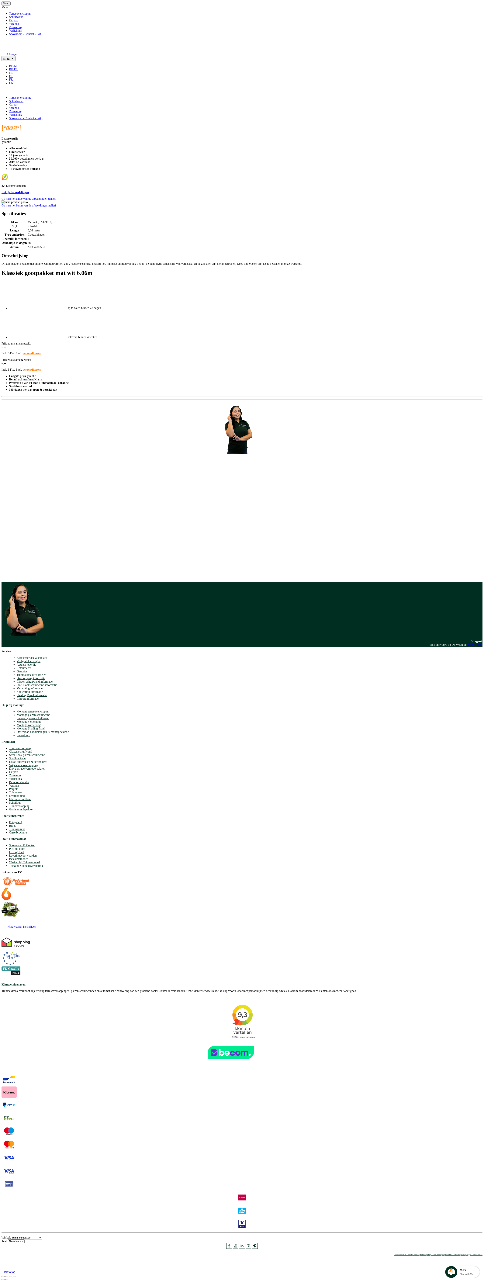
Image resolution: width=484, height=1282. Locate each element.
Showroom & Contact (22, 845)
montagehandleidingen (27, 571)
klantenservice (17, 532)
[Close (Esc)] (3, 1276)
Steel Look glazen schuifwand (27, 755)
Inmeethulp (23, 735)
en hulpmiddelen (11, 575)
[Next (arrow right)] (6, 1279)
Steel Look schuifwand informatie (37, 685)
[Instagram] (248, 1247)
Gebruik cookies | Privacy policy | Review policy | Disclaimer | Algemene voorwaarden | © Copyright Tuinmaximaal (438, 1254)
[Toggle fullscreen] (10, 1276)
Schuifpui (15, 802)
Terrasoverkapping (20, 13)
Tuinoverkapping (19, 806)
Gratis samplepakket (21, 809)
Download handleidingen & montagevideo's (43, 731)
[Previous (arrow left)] (3, 1279)
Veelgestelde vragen (28, 661)
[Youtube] (235, 1247)
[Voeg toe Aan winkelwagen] (4, 91)
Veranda (14, 23)
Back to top (8, 1271)
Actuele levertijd (26, 664)
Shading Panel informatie (32, 695)
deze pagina (474, 644)
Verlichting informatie (30, 688)
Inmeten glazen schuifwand (33, 718)
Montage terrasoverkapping (33, 711)
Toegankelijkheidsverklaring (26, 865)
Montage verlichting (29, 721)
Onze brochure (18, 832)
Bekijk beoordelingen (15, 192)
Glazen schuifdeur (20, 799)
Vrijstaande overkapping (23, 765)
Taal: (5, 1241)
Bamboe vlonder (19, 782)
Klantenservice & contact (32, 657)
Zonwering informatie (30, 691)
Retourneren (24, 668)
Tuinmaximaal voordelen (31, 674)
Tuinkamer (15, 792)
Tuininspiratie (17, 829)
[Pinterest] (255, 1247)
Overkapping (17, 795)
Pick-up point (17, 848)
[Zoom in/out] (14, 1276)
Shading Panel (17, 758)
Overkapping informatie (31, 678)
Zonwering (15, 27)
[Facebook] (229, 1247)
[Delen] (6, 1276)
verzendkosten (32, 353)
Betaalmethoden (18, 859)
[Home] (11, 49)
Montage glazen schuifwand (33, 714)
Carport (13, 20)
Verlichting (15, 30)
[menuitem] (15, 66)
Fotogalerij (15, 822)
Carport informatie (28, 698)
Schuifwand (16, 17)
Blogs (12, 825)
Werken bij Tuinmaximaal (24, 862)
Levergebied (16, 852)
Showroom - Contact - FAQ (26, 34)
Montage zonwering (29, 725)
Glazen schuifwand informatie (35, 681)
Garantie (22, 671)
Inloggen (12, 54)
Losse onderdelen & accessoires (28, 761)
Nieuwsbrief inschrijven (22, 926)
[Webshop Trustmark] (242, 1060)
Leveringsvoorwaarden (23, 855)
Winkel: (6, 1237)
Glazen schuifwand (20, 751)
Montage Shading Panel (31, 728)
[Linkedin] (242, 1247)
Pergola (13, 789)
